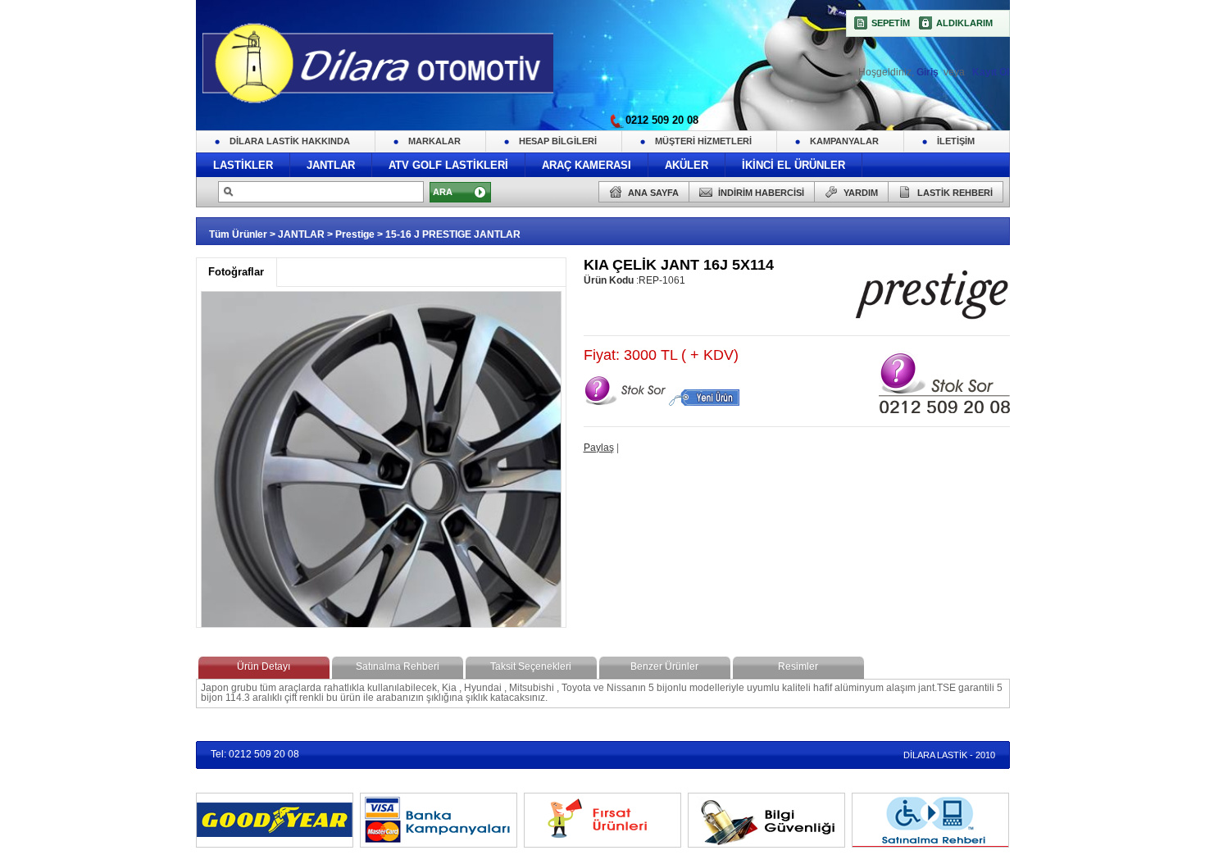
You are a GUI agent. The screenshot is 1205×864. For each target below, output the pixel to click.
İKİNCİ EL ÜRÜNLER (793, 165)
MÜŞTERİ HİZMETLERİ (703, 141)
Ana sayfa (653, 193)
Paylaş (599, 447)
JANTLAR (331, 165)
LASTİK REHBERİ (955, 193)
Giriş (928, 72)
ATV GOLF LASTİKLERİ (448, 165)
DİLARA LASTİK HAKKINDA (290, 141)
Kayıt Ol (989, 72)
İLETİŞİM (956, 141)
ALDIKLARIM (964, 23)
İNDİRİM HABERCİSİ (761, 193)
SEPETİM (890, 23)
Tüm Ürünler (238, 234)
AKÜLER (686, 165)
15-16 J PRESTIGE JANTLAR (453, 234)
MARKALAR (434, 141)
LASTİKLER (243, 165)
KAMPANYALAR (844, 141)
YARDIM (861, 193)
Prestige (355, 234)
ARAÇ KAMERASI (586, 165)
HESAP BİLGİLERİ (558, 141)
